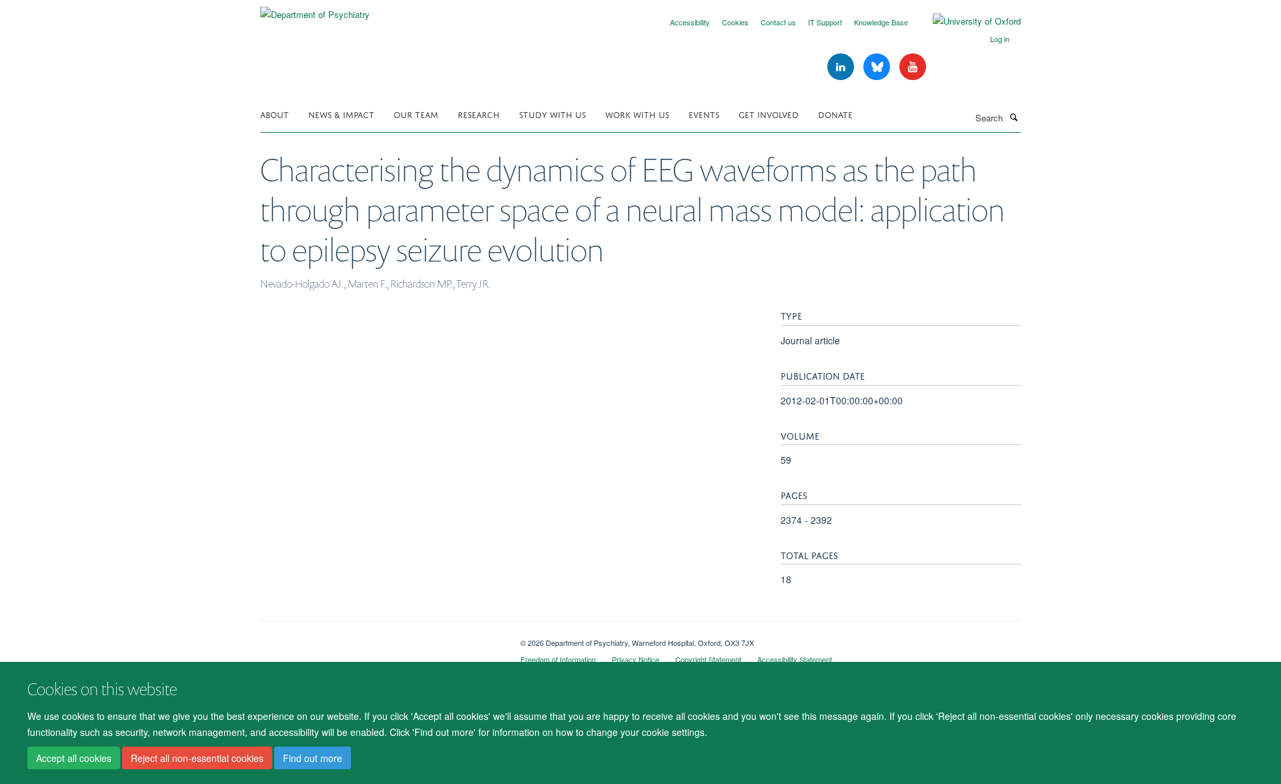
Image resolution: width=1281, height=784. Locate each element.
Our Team (416, 113)
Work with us (637, 113)
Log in (999, 38)
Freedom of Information (558, 659)
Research (479, 113)
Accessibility (690, 22)
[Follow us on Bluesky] (878, 67)
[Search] (1013, 116)
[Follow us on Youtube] (912, 67)
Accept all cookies (73, 758)
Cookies (735, 22)
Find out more (312, 758)
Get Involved (769, 113)
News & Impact (341, 113)
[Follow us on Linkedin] (842, 67)
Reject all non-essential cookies (197, 758)
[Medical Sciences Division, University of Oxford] (380, 638)
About (274, 113)
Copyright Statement (708, 659)
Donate (835, 113)
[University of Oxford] (967, 21)
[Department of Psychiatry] (315, 9)
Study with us (552, 113)
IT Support (825, 22)
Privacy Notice (635, 659)
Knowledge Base (881, 22)
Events (704, 113)
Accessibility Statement (794, 659)
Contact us (778, 22)
